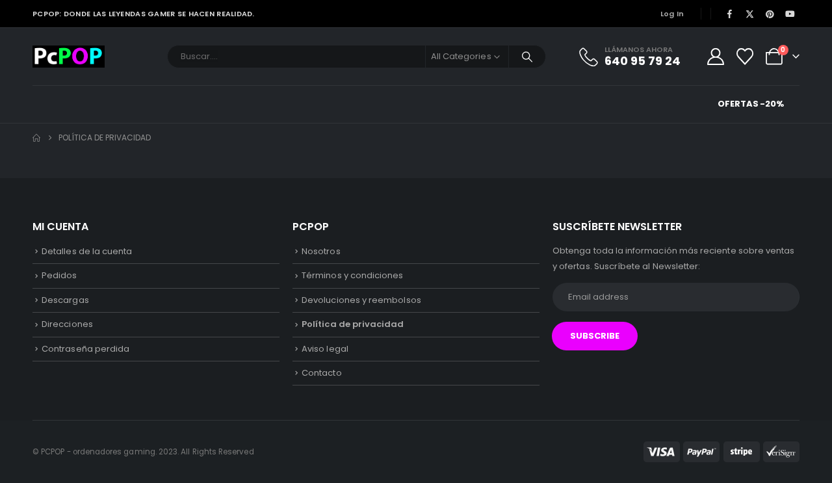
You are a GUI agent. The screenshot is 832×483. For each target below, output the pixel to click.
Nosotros (321, 251)
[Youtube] (790, 13)
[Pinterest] (770, 13)
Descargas (65, 300)
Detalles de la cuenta (87, 251)
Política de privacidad (353, 324)
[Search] (527, 57)
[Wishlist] (745, 56)
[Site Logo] (68, 57)
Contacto (322, 373)
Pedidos (59, 275)
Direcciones (67, 324)
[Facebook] (729, 13)
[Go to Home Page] (36, 138)
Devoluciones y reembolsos (361, 300)
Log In (672, 13)
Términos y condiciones (352, 275)
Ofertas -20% (751, 104)
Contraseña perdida (85, 349)
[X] (749, 13)
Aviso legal (325, 349)
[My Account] (715, 56)
